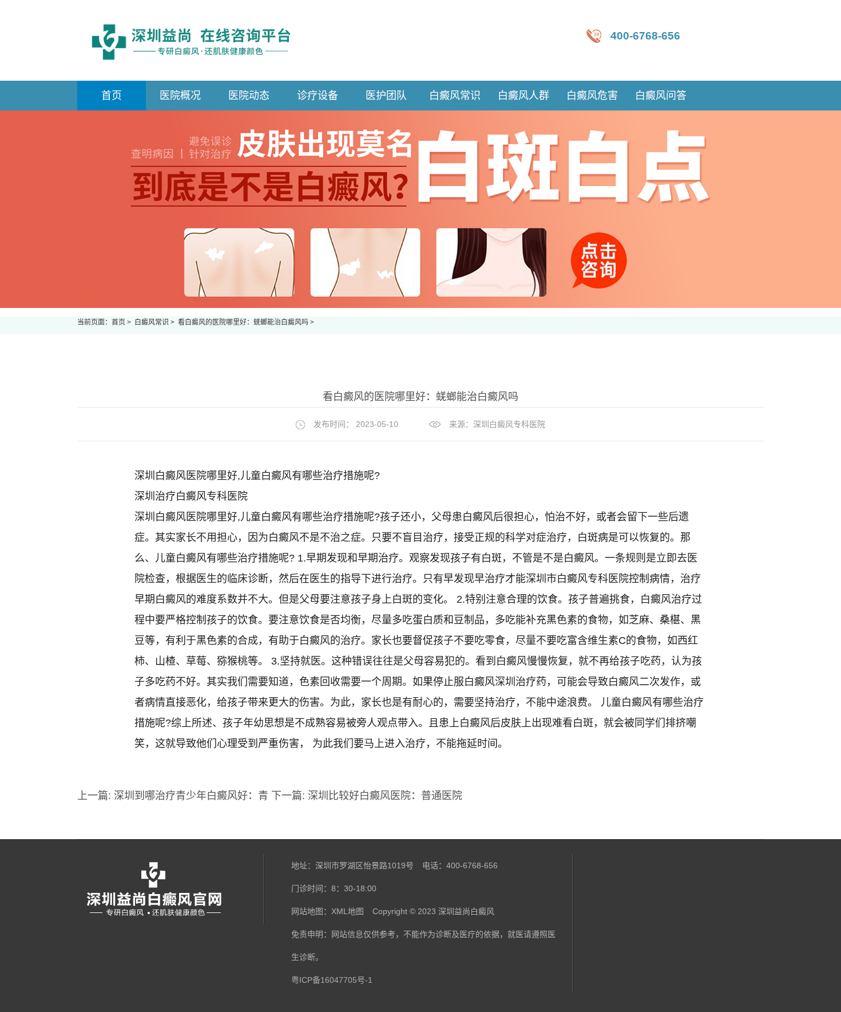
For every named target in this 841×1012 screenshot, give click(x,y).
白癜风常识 (455, 95)
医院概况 (180, 95)
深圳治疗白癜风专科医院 (191, 496)
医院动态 (248, 95)
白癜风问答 (661, 95)
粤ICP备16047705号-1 (331, 980)
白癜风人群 (523, 95)
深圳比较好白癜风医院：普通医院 (383, 795)
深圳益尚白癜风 (466, 911)
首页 (118, 322)
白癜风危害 (592, 95)
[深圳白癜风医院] (170, 888)
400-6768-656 (645, 36)
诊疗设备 (317, 95)
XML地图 (347, 911)
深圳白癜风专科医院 (509, 424)
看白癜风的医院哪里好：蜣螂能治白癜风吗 (244, 322)
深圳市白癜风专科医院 (577, 578)
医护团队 (386, 95)
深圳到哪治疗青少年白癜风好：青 (191, 795)
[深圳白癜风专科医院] (191, 40)
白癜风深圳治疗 (500, 681)
